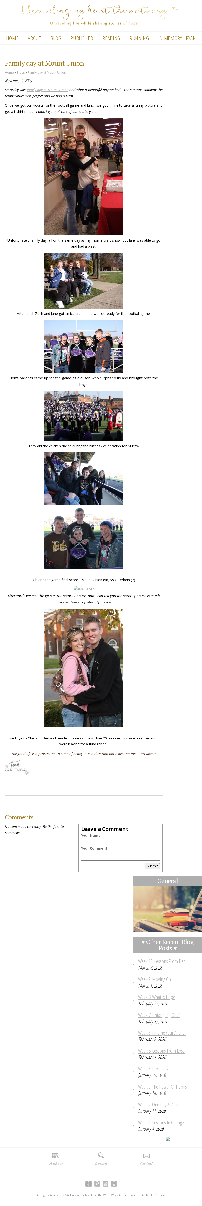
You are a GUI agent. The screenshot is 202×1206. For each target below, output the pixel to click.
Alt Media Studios (153, 1195)
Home (12, 38)
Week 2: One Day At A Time (160, 1104)
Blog (56, 38)
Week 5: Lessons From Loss (161, 1051)
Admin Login (127, 1195)
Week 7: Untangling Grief (159, 1015)
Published (81, 38)
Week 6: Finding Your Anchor (162, 1033)
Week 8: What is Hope (156, 997)
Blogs (21, 72)
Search (101, 1163)
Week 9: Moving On (154, 979)
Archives (55, 1163)
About (34, 38)
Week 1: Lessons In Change (161, 1122)
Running (139, 38)
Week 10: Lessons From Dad (161, 961)
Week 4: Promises (153, 1068)
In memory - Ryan (177, 38)
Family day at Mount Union (47, 72)
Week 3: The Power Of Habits (162, 1086)
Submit (152, 866)
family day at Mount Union (47, 89)
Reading (111, 38)
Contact (146, 1163)
